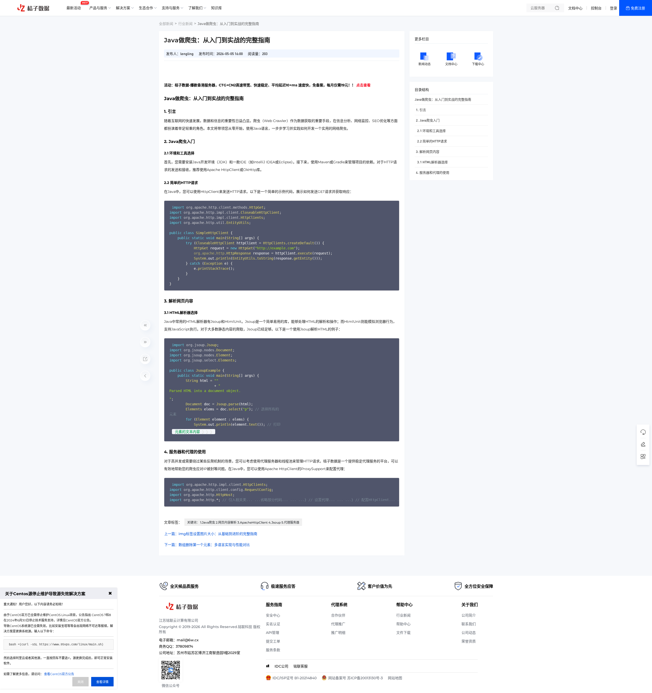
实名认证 (273, 624)
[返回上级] (145, 376)
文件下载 (403, 632)
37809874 (184, 646)
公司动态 (468, 632)
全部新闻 (166, 23)
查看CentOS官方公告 (59, 674)
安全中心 (273, 615)
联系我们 (468, 624)
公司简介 (468, 615)
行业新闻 (185, 23)
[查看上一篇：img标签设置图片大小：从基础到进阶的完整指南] (145, 325)
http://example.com (275, 248)
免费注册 (638, 8)
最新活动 (74, 6)
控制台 (596, 8)
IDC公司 (281, 666)
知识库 (216, 8)
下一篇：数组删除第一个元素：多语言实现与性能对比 (207, 544)
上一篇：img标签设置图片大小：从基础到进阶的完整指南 (210, 533)
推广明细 (338, 632)
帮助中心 (403, 624)
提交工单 (273, 641)
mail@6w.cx (188, 640)
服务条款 (273, 650)
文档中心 (575, 8)
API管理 (272, 632)
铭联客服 (300, 666)
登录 (613, 8)
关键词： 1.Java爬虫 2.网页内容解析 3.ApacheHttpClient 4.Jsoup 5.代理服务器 (243, 522)
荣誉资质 (468, 641)
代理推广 (338, 624)
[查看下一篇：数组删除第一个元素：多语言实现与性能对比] (145, 342)
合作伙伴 (338, 615)
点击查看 (363, 85)
